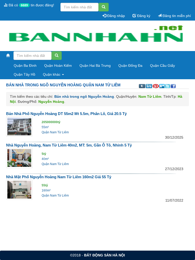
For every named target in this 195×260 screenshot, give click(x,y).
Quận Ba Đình (25, 65)
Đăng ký (143, 16)
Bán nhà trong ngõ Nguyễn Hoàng (84, 96)
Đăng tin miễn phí (176, 16)
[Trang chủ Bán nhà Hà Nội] (95, 36)
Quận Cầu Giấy (162, 65)
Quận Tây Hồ (24, 74)
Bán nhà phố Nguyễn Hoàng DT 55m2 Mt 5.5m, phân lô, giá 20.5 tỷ (66, 113)
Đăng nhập (115, 16)
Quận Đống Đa (130, 65)
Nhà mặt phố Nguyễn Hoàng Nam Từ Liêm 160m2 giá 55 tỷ (58, 177)
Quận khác (52, 74)
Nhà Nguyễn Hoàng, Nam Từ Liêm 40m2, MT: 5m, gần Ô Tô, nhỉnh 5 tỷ (69, 145)
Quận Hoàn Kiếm (58, 65)
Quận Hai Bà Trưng (95, 65)
